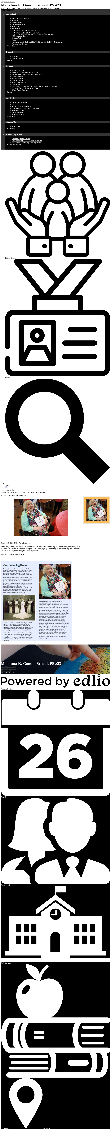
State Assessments (18, 114)
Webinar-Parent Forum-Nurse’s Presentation (27, 74)
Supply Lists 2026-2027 (20, 70)
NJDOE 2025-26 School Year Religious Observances (34, 34)
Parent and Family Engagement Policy (25, 88)
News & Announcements (9, 492)
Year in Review (17, 22)
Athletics (15, 56)
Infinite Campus (17, 78)
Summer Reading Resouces (21, 106)
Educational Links (18, 112)
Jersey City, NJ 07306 (8, 668)
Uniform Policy (17, 38)
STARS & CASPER (19, 82)
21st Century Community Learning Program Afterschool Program (34, 86)
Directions (46, 1128)
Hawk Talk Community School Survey (25, 72)
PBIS (13, 104)
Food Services (16, 84)
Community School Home (21, 139)
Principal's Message (18, 24)
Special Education (18, 110)
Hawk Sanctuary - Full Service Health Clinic (27, 141)
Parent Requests (17, 76)
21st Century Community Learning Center (26, 143)
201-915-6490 (6, 671)
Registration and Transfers (21, 18)
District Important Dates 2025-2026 (28, 32)
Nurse (14, 40)
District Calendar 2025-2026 (26, 30)
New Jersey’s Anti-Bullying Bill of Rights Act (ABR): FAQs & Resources (37, 42)
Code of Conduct (18, 58)
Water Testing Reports (19, 44)
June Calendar (16, 28)
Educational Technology (20, 102)
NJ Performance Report (20, 36)
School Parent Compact (20, 90)
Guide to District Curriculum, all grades (25, 108)
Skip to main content (8, 2)
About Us (15, 20)
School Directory (17, 26)
